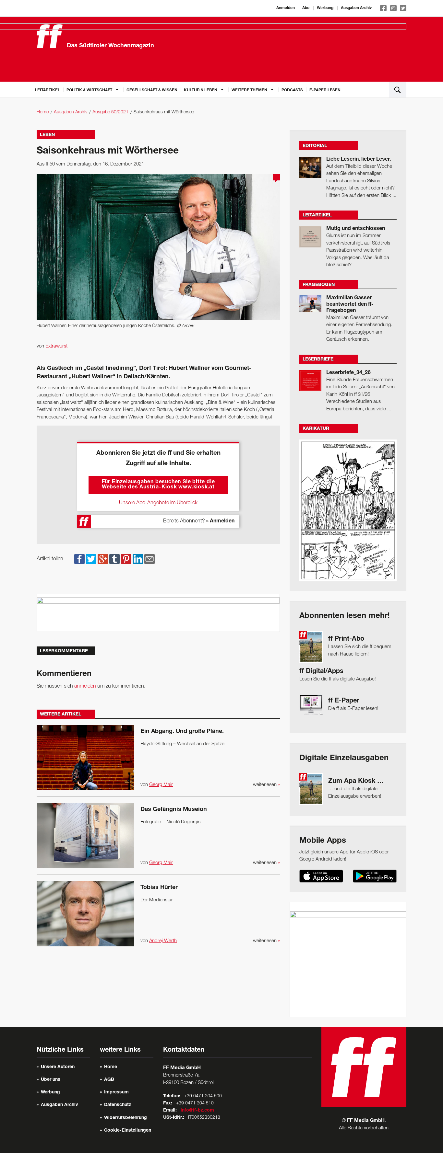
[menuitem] (47, 89)
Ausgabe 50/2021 (110, 112)
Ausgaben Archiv (356, 8)
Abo (305, 8)
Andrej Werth (163, 941)
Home (43, 112)
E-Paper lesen (325, 90)
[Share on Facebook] (79, 559)
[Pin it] (126, 559)
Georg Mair (161, 784)
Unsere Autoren (58, 1067)
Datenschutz (117, 1105)
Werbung (325, 8)
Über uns (50, 1080)
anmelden (85, 686)
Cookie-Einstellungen (127, 1130)
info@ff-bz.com (197, 1110)
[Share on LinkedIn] (138, 559)
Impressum (116, 1092)
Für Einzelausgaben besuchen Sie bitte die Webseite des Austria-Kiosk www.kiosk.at (158, 485)
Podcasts (292, 90)
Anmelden (285, 8)
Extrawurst (56, 346)
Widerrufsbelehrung (125, 1118)
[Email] (149, 559)
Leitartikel (47, 90)
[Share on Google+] (103, 559)
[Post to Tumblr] (114, 559)
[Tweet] (91, 559)
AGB (109, 1080)
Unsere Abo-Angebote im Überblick (158, 503)
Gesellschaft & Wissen (151, 90)
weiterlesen (266, 784)
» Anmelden (220, 521)
